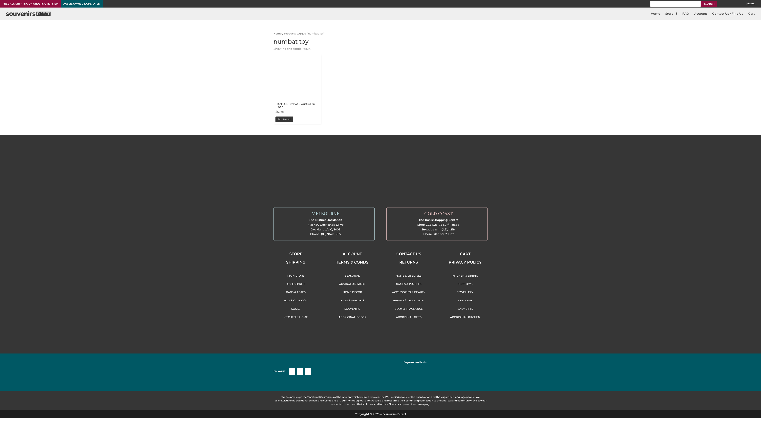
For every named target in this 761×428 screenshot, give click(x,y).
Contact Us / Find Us (727, 13)
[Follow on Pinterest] (308, 371)
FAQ (685, 13)
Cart (751, 13)
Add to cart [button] (284, 119)
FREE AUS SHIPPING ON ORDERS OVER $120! (30, 4)
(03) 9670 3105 (331, 234)
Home (655, 13)
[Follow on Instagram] (300, 371)
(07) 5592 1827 (444, 234)
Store (669, 13)
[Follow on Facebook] (292, 371)
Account (700, 13)
